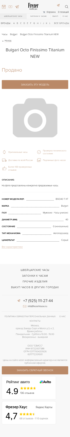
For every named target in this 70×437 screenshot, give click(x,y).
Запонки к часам (38, 16)
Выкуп (56, 16)
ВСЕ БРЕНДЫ (61, 23)
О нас (65, 16)
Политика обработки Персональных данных (30, 316)
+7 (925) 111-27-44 (38, 301)
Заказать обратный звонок (35, 370)
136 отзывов (27, 393)
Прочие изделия (35, 281)
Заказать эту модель (35, 84)
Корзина (51, 12)
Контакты (35, 321)
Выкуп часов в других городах (35, 287)
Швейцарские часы (13, 16)
